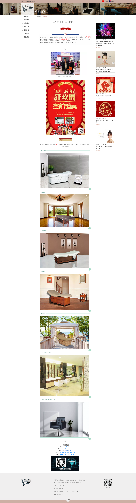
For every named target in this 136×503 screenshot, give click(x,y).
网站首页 (26, 16)
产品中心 (26, 26)
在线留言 (26, 33)
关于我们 (26, 20)
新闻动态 (26, 23)
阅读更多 (98, 47)
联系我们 (26, 37)
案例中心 (26, 30)
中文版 (106, 1)
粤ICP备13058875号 (58, 494)
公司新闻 (45, 16)
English (112, 1)
